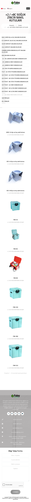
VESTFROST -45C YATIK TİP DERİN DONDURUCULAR (15, 75)
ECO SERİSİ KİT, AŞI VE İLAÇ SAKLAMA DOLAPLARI (14, 40)
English (10, 8)
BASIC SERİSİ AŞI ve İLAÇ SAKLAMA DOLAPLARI (14, 37)
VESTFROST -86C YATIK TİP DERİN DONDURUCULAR (15, 81)
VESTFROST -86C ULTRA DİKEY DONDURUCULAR (14, 91)
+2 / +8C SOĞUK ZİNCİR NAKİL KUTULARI (17, 27)
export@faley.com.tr (17, 428)
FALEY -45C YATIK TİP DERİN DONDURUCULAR (13, 72)
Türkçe (4, 8)
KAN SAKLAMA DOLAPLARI (8, 55)
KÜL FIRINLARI (5, 101)
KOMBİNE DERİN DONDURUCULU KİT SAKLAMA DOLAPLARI (13, 51)
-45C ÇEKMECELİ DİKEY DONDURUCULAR (12, 65)
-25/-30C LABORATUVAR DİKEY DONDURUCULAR (14, 59)
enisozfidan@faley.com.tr (17, 432)
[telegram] (12, 413)
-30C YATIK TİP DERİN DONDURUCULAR (12, 68)
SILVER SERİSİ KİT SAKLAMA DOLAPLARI (12, 44)
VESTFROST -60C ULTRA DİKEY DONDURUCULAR (14, 88)
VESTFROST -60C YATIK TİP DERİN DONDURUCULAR (15, 78)
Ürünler (20, 25)
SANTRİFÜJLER (5, 98)
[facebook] (8, 413)
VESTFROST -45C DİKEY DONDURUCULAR (12, 85)
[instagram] (15, 413)
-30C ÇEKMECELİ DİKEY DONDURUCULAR (12, 62)
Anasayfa (11, 25)
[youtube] (22, 413)
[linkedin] (19, 413)
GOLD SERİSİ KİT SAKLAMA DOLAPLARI (11, 47)
